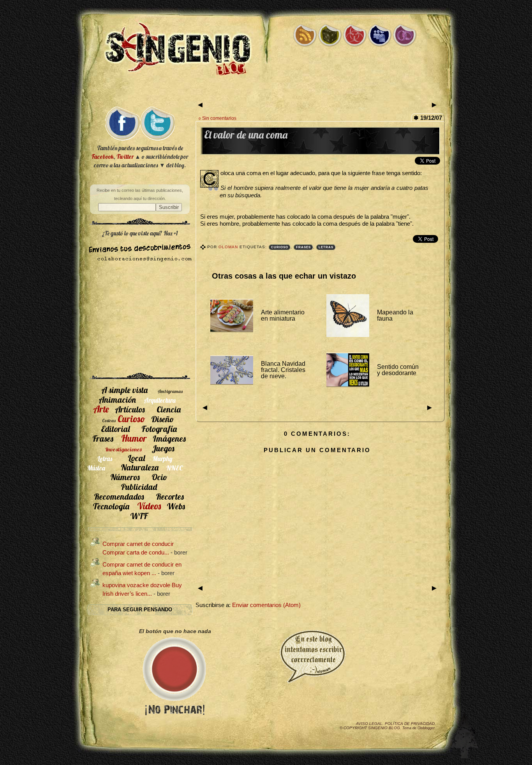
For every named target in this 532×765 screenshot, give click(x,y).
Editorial (115, 428)
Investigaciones (123, 449)
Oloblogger (426, 728)
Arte (101, 409)
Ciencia (169, 409)
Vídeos (149, 506)
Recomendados (119, 496)
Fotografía (159, 428)
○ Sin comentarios (217, 118)
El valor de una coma (245, 134)
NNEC (174, 468)
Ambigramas (170, 391)
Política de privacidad (410, 723)
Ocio (159, 477)
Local (136, 458)
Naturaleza (140, 467)
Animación (117, 399)
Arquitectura (160, 400)
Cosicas (109, 420)
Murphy (163, 458)
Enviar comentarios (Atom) (266, 605)
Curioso (279, 247)
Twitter (125, 156)
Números (125, 477)
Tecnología (111, 506)
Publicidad (139, 486)
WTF (139, 516)
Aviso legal (369, 723)
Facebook (103, 156)
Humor (134, 438)
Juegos (162, 448)
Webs (176, 506)
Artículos (130, 409)
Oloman (229, 247)
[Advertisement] (266, 92)
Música (96, 468)
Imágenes (169, 438)
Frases (303, 247)
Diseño (162, 419)
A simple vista (124, 389)
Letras (326, 247)
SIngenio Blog (384, 728)
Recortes (170, 496)
